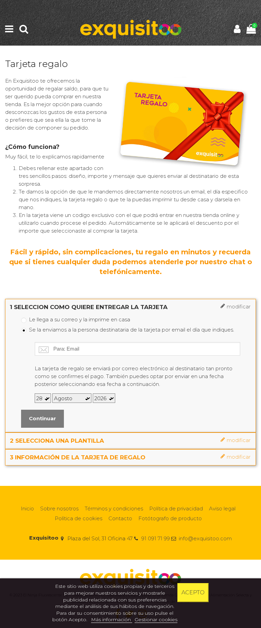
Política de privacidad (176, 508)
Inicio (27, 508)
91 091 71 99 (155, 538)
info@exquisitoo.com (205, 538)
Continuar (42, 418)
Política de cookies (78, 518)
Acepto (193, 592)
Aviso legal (222, 508)
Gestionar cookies (156, 619)
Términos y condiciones (114, 508)
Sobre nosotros (59, 508)
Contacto (120, 518)
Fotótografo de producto (170, 518)
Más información (111, 619)
